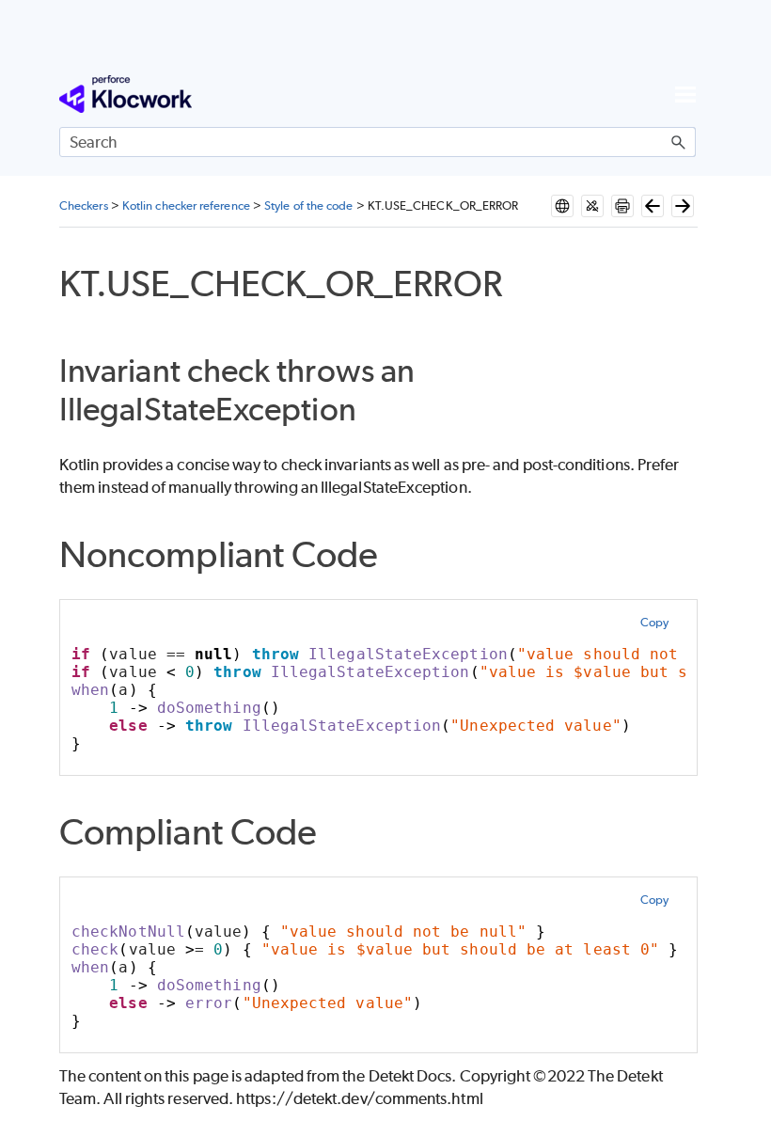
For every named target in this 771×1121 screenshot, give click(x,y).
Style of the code (308, 205)
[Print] (622, 206)
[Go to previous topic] (652, 206)
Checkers (83, 205)
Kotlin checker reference (186, 205)
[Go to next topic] (682, 206)
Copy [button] (654, 622)
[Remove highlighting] (592, 206)
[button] (679, 142)
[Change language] (562, 206)
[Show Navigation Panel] (685, 94)
